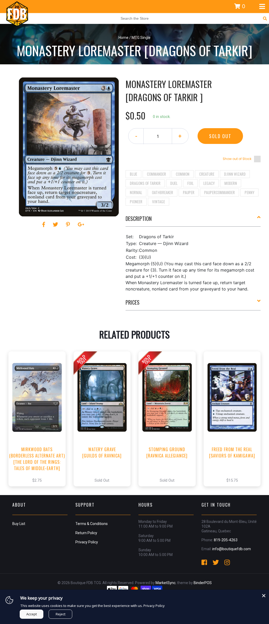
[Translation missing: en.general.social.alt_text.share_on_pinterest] (68, 224)
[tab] (193, 221)
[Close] (263, 594)
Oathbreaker (162, 192)
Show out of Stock (237, 159)
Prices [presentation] (132, 302)
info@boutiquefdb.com (231, 549)
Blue (133, 174)
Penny (249, 192)
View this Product (39, 424)
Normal (136, 192)
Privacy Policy (86, 542)
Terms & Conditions (91, 524)
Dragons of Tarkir (145, 183)
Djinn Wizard (235, 174)
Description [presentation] (139, 218)
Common (182, 174)
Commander (156, 174)
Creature (206, 174)
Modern (230, 183)
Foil (190, 183)
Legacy (209, 183)
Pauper (188, 192)
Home (123, 37)
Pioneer (136, 201)
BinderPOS (203, 583)
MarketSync (165, 583)
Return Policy (86, 533)
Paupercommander (219, 192)
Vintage (158, 201)
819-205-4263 (225, 540)
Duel (174, 183)
